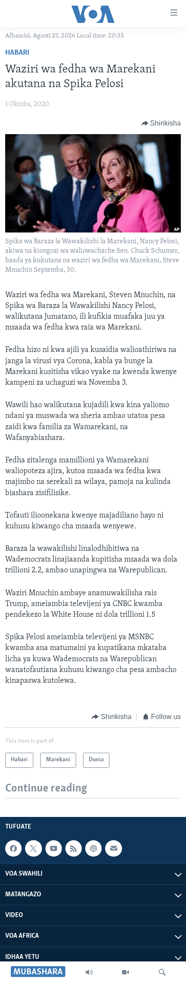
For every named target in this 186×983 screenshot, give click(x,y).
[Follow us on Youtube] (53, 848)
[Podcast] (93, 848)
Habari (17, 53)
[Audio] (89, 972)
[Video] (125, 972)
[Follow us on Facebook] (13, 848)
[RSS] (73, 848)
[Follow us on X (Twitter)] (33, 848)
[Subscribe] (113, 848)
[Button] (161, 123)
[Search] (162, 972)
